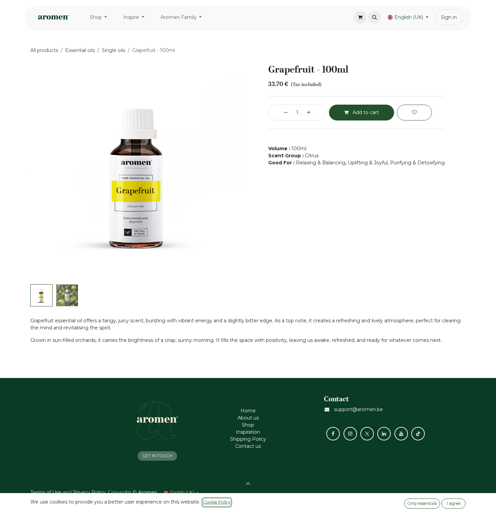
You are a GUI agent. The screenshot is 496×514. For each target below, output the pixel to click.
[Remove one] (280, 112)
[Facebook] (333, 433)
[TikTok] (418, 433)
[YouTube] (401, 433)
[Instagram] (350, 433)
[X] (367, 433)
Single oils (113, 50)
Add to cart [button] (365, 112)
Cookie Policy (216, 502)
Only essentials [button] (422, 503)
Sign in (449, 17)
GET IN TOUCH (157, 455)
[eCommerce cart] (360, 17)
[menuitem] (98, 17)
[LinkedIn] (384, 433)
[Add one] (315, 112)
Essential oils (80, 50)
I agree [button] (454, 503)
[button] (374, 17)
